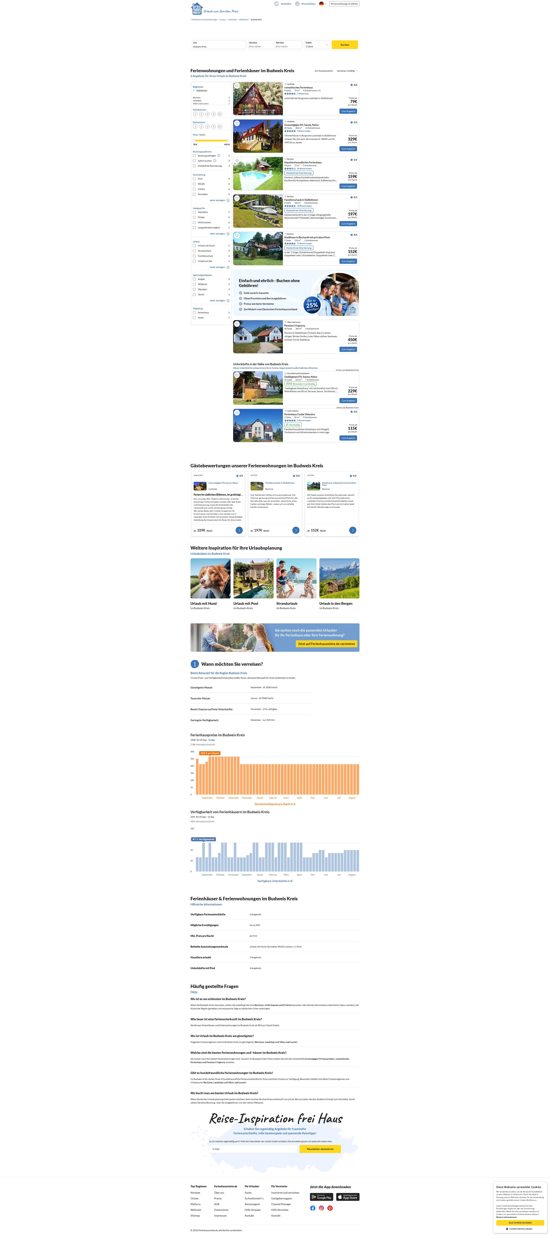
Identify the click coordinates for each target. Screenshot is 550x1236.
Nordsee (195, 1192)
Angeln (214, 279)
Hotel (214, 317)
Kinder (214, 217)
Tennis (214, 294)
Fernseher (214, 194)
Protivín (287, 1005)
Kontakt (249, 1215)
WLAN (214, 183)
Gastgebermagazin (281, 1198)
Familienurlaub (214, 255)
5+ (219, 114)
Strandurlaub (214, 250)
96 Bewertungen (304, 168)
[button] (520, 1228)
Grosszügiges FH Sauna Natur (320, 1058)
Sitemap (195, 1215)
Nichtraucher (214, 222)
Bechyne (259, 1005)
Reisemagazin (252, 1204)
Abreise (280, 42)
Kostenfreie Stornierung (214, 165)
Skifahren (214, 284)
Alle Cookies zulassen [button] (520, 1223)
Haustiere (214, 212)
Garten (214, 189)
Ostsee (194, 1198)
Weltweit (195, 1209)
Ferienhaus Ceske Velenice (299, 414)
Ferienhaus (214, 312)
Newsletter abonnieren (320, 1148)
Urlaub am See (214, 261)
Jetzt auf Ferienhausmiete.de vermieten (326, 644)
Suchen (345, 44)
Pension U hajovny (294, 325)
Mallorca (195, 1204)
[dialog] (520, 1207)
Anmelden (286, 3)
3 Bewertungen (304, 131)
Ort (195, 43)
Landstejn (270, 1042)
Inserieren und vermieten (285, 1192)
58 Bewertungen (304, 206)
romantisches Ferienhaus (298, 87)
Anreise (253, 42)
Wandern (214, 289)
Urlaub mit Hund (214, 245)
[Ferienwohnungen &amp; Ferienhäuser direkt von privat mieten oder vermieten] (214, 11)
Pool (214, 178)
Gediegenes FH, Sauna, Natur (300, 376)
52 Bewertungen (304, 243)
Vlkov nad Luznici (288, 1042)
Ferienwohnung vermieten (344, 3)
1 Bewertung (303, 93)
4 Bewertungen (304, 420)
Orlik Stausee (272, 1005)
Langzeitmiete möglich (214, 227)
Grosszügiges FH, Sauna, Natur (301, 124)
